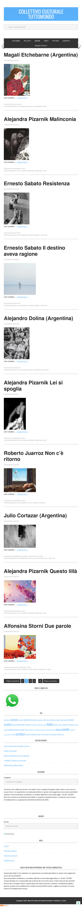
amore (15, 667)
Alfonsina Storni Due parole (37, 625)
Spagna (34, 734)
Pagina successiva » (51, 681)
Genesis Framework (47, 901)
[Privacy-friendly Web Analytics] (4, 905)
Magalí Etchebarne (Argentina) (41, 54)
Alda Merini (7, 720)
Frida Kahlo (34, 725)
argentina (24, 106)
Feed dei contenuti (10, 851)
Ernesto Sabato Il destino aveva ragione (34, 250)
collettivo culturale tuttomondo (41, 14)
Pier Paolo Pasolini (50, 730)
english (8, 724)
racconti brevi (7, 734)
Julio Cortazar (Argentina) (35, 515)
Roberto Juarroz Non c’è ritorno (33, 456)
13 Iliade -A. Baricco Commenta (15, 760)
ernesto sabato (34, 235)
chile (44, 720)
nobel (22, 729)
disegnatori (64, 720)
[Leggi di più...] (22, 98)
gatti (37, 556)
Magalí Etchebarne (35, 106)
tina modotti (45, 734)
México (17, 730)
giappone (40, 725)
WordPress (57, 901)
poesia (49, 669)
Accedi (6, 846)
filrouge (31, 556)
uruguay (54, 734)
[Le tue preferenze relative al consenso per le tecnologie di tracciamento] (78, 903)
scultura (28, 734)
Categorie (7, 777)
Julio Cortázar (37, 558)
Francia (27, 724)
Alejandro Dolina (26, 370)
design (58, 720)
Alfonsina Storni (26, 669)
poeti (20, 104)
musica (11, 729)
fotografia (20, 724)
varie (62, 734)
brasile (34, 720)
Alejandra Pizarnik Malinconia (40, 119)
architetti (20, 720)
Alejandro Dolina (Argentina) (38, 318)
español (25, 556)
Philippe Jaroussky (40, 730)
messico (65, 724)
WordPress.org (9, 860)
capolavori (40, 720)
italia (15, 104)
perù (34, 730)
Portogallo (72, 730)
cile (48, 720)
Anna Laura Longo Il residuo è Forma (17, 746)
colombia (52, 720)
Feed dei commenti (10, 855)
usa (58, 734)
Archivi (6, 822)
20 (40, 681)
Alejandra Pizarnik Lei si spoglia (33, 385)
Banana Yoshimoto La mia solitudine (16, 755)
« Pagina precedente (12, 681)
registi (13, 734)
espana (14, 725)
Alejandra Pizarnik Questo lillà (40, 571)
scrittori (16, 233)
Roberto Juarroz (39, 503)
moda (5, 730)
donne (71, 719)
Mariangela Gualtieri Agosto (13, 765)
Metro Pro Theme (33, 901)
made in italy (57, 725)
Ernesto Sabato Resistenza (37, 183)
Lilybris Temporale (10, 751)
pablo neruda (29, 730)
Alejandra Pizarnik (27, 171)
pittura (59, 729)
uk (50, 734)
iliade (45, 725)
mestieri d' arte (73, 725)
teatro (38, 734)
